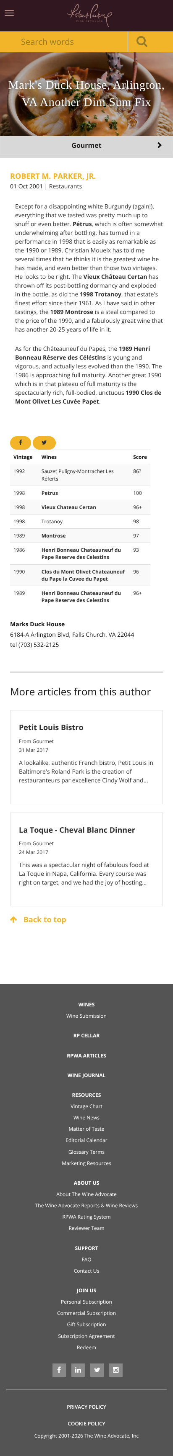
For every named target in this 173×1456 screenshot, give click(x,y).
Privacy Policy (86, 1406)
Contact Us (87, 1270)
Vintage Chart (86, 1106)
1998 (19, 492)
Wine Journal (87, 1075)
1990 (19, 571)
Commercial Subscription (86, 1313)
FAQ (86, 1259)
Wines (87, 1004)
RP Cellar (86, 1035)
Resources (86, 1094)
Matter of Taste (86, 1128)
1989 (19, 535)
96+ (137, 507)
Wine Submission (86, 1015)
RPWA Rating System (86, 1216)
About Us (87, 1182)
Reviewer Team (86, 1228)
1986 (19, 549)
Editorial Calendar (86, 1140)
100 (137, 492)
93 (136, 549)
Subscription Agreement (86, 1336)
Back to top (43, 920)
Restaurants (65, 186)
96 (136, 571)
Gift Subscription (86, 1324)
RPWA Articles (86, 1055)
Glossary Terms (86, 1151)
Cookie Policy (86, 1423)
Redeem (86, 1347)
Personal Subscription (86, 1301)
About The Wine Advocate (86, 1194)
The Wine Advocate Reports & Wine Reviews (86, 1205)
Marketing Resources (86, 1163)
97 (136, 535)
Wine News (86, 1117)
